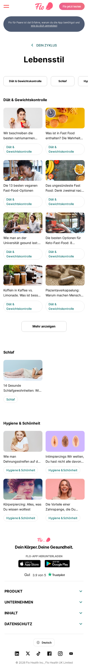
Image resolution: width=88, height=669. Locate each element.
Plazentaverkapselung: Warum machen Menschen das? (65, 295)
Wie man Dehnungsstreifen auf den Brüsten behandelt (22, 461)
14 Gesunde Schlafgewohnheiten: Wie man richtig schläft (22, 390)
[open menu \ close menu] (6, 6)
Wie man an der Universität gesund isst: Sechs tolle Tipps (20, 243)
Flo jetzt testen (72, 6)
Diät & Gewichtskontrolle (25, 81)
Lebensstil (44, 59)
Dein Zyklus (46, 45)
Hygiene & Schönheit (21, 423)
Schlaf (62, 81)
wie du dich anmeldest (44, 25)
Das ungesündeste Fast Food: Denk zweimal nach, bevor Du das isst (65, 190)
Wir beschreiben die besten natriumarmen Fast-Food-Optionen (19, 138)
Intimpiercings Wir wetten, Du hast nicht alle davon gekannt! (65, 461)
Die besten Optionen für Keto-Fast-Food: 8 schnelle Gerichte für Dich (64, 243)
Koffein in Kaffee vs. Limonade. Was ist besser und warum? (22, 295)
